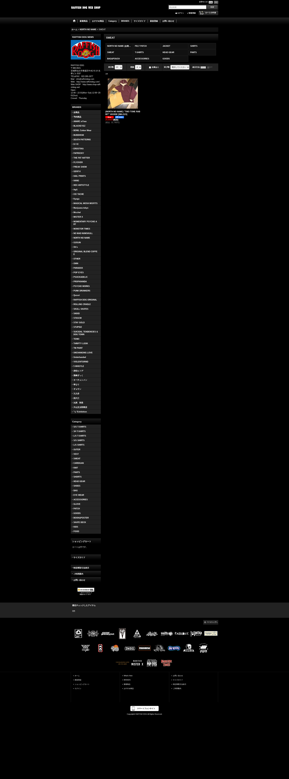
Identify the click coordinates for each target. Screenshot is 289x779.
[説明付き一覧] (210, 67)
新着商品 (127, 684)
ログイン (180, 13)
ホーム (77, 676)
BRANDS (127, 680)
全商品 (76, 112)
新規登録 (192, 13)
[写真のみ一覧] (204, 67)
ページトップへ (212, 622)
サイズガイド (79, 557)
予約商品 (77, 117)
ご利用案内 (78, 574)
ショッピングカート (82, 684)
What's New (128, 676)
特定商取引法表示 (81, 568)
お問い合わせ (79, 580)
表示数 (111, 67)
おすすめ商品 (129, 688)
